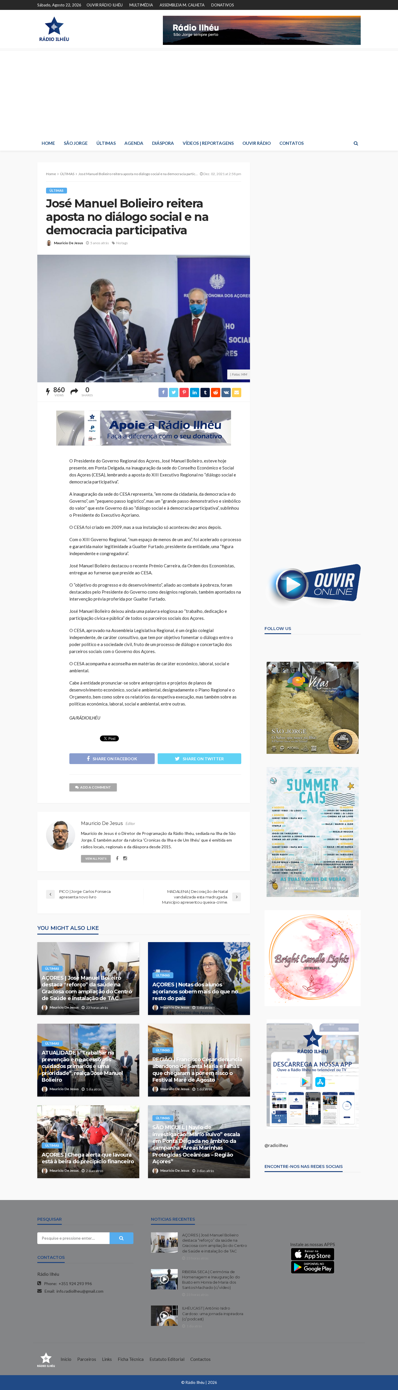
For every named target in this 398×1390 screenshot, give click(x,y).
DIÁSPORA (163, 143)
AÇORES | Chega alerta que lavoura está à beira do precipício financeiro (88, 1158)
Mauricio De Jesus (68, 243)
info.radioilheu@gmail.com (80, 1291)
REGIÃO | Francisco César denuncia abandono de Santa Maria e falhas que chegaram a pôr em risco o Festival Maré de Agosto (197, 1069)
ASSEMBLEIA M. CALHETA (182, 5)
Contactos (200, 1359)
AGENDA (133, 143)
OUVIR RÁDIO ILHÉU (105, 5)
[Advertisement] (199, 92)
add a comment (95, 787)
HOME (48, 143)
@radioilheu (276, 1145)
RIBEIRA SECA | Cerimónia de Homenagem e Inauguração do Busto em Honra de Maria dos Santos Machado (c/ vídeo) (211, 1279)
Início (66, 1359)
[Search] (356, 143)
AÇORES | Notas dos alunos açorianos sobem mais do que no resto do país (195, 991)
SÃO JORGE (76, 143)
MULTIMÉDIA (141, 5)
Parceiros (86, 1359)
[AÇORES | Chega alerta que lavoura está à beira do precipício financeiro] (88, 1141)
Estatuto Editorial (166, 1359)
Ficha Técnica (131, 1359)
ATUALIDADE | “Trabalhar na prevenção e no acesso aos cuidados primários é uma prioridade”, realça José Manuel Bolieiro (82, 1066)
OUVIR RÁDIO (256, 143)
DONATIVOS (222, 5)
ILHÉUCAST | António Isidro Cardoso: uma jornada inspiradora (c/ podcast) (212, 1313)
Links (107, 1359)
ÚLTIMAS (106, 143)
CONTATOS (291, 143)
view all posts (95, 858)
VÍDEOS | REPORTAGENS (208, 143)
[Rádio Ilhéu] (54, 29)
